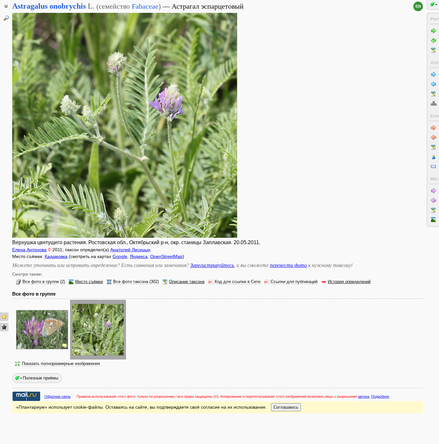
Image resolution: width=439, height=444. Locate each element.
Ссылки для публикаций (294, 282)
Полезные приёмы (40, 378)
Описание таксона (186, 282)
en (418, 6)
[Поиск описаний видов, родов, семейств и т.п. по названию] (6, 18)
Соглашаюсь (285, 407)
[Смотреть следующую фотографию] (213, 125)
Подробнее (380, 396)
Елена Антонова (29, 249)
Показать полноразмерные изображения (61, 363)
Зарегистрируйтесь (212, 265)
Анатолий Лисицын (130, 249)
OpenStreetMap (166, 256)
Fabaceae (145, 6)
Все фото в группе (40, 282)
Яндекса (139, 256)
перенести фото (288, 265)
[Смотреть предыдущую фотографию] (36, 125)
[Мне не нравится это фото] (4, 327)
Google (119, 256)
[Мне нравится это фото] (4, 317)
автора (363, 396)
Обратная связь (57, 396)
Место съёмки (89, 282)
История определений (349, 282)
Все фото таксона (130, 282)
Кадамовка (56, 256)
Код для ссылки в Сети (237, 282)
